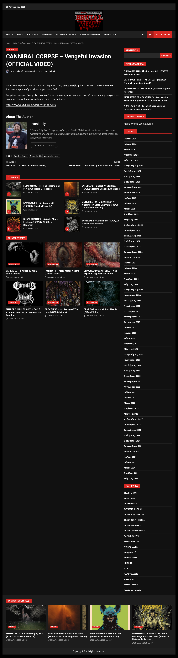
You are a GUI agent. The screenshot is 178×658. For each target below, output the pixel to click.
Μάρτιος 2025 (131, 219)
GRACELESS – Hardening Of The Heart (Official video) (63, 293)
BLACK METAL (131, 493)
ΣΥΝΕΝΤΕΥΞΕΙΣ (131, 584)
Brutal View (129, 498)
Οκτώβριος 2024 (132, 246)
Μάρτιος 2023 (131, 349)
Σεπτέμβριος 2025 (133, 187)
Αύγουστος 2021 (132, 451)
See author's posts (44, 145)
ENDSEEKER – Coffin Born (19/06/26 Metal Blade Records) (72, 224)
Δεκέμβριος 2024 (132, 235)
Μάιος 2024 (129, 273)
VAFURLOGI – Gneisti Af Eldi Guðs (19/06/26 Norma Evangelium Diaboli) (72, 189)
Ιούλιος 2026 (130, 138)
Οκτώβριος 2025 (132, 181)
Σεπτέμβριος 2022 (133, 381)
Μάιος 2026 (129, 149)
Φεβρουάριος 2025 (133, 225)
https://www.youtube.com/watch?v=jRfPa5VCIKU (31, 104)
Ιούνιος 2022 (130, 397)
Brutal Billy (15, 71)
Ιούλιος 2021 (130, 457)
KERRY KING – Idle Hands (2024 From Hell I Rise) (94, 163)
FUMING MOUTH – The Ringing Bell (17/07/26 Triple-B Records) (13, 189)
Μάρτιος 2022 (131, 413)
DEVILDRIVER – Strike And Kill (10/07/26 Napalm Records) (13, 206)
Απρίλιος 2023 (131, 343)
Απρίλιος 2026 (131, 154)
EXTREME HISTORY (65, 35)
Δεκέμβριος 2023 (132, 300)
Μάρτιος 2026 (131, 160)
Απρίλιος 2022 (131, 408)
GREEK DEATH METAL (134, 520)
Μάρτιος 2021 (131, 478)
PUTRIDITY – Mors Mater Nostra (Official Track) (63, 254)
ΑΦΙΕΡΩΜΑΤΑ (131, 547)
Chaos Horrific (36, 156)
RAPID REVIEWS (131, 536)
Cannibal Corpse (20, 156)
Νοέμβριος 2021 (132, 435)
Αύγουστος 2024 (132, 257)
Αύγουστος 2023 (132, 322)
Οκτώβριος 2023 (132, 311)
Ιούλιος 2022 (130, 392)
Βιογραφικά (130, 552)
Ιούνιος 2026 (130, 144)
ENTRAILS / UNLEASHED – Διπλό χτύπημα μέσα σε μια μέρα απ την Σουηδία (24, 293)
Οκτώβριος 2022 (132, 376)
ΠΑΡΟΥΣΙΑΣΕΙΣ (131, 574)
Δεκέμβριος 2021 (132, 430)
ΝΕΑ (19, 35)
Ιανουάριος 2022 (132, 424)
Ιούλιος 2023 (130, 327)
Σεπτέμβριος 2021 (133, 446)
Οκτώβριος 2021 (132, 440)
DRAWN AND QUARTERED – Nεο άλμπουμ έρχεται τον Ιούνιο (102, 254)
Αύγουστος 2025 (132, 192)
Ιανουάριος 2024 (132, 295)
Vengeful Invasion (51, 156)
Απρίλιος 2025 (131, 214)
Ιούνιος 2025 (130, 203)
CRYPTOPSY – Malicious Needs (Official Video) (102, 293)
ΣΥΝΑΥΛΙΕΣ (47, 35)
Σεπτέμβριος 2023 (133, 316)
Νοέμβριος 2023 (132, 306)
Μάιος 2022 (129, 403)
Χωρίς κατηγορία (133, 590)
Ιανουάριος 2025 (132, 230)
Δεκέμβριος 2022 (132, 365)
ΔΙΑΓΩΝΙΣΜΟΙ (110, 35)
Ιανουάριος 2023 (132, 360)
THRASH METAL (131, 541)
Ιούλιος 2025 (130, 198)
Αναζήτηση (132, 50)
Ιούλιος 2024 (130, 262)
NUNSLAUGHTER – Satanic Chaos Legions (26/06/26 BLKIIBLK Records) (13, 224)
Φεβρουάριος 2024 (133, 289)
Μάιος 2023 (129, 338)
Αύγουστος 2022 (132, 387)
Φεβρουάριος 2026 (133, 165)
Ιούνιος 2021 (130, 462)
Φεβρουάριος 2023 (133, 354)
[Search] (143, 34)
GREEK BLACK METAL (134, 514)
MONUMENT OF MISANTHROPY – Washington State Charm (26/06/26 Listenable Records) (72, 206)
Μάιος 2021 (129, 467)
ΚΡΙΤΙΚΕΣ (31, 35)
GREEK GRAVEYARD (89, 35)
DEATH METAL (12, 49)
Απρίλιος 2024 (131, 279)
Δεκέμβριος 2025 (132, 171)
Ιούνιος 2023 (130, 333)
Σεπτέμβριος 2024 (133, 252)
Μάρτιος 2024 (131, 284)
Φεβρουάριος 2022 (133, 419)
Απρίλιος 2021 (131, 473)
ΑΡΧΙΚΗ (9, 35)
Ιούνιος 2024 (130, 268)
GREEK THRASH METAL (135, 530)
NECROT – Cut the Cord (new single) (26, 163)
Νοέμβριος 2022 (132, 370)
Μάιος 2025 (129, 208)
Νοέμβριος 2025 (132, 176)
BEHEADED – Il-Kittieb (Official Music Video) (24, 254)
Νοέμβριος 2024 (132, 241)
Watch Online (163, 35)
